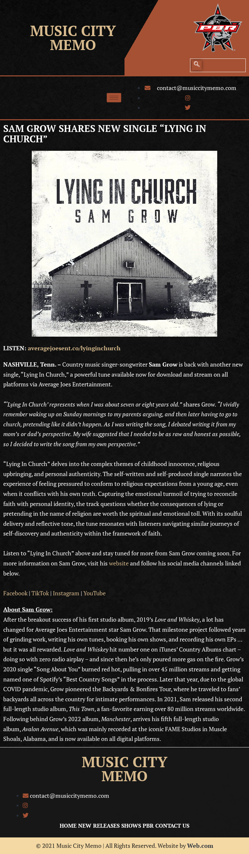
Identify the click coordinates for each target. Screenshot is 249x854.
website (119, 563)
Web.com (200, 845)
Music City (73, 30)
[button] (197, 65)
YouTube (94, 593)
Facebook (15, 593)
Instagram (66, 593)
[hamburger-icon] (114, 97)
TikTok (40, 593)
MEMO (73, 44)
